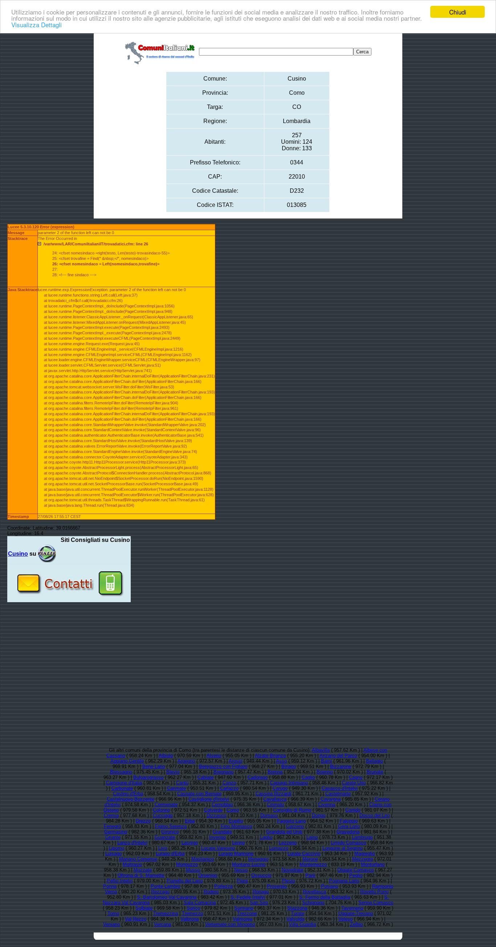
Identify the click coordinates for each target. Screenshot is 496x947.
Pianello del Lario (185, 880)
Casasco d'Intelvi (340, 788)
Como (233, 810)
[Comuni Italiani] (161, 51)
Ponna (110, 886)
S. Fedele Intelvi (248, 897)
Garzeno (295, 826)
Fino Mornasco (236, 826)
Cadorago (258, 777)
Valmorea (242, 919)
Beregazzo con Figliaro (223, 766)
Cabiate (206, 777)
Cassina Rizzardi (273, 793)
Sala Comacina (200, 902)
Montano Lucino (248, 864)
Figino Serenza (171, 826)
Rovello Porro (374, 891)
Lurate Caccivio (304, 853)
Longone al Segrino (342, 848)
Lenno (238, 842)
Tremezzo (192, 913)
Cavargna (331, 799)
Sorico (193, 908)
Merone (310, 859)
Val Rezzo (135, 919)
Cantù (182, 782)
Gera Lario (349, 826)
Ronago (261, 891)
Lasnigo (190, 842)
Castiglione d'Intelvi (208, 799)
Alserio (214, 755)
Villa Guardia (302, 924)
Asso (281, 761)
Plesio (288, 880)
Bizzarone (340, 766)
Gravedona (348, 831)
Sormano (243, 908)
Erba (190, 821)
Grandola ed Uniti (284, 831)
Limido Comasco (348, 842)
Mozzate (143, 870)
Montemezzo (313, 864)
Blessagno (121, 772)
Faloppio (349, 821)
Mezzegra (362, 859)
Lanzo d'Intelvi (132, 842)
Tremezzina (165, 913)
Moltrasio (132, 864)
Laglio (266, 837)
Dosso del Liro (374, 815)
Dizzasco (216, 815)
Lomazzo (278, 848)
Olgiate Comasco (355, 870)
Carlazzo (229, 788)
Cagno (355, 777)
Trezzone (247, 913)
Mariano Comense (138, 859)
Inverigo (217, 837)
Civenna (326, 804)
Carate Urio (354, 782)
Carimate (176, 788)
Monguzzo (187, 864)
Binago (288, 766)
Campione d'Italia (124, 782)
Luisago (113, 853)
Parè (310, 875)
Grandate (222, 831)
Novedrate (292, 870)
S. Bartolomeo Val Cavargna (166, 897)
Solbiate (144, 908)
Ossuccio (261, 875)
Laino (312, 837)
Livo (162, 848)
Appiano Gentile (127, 761)
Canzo (229, 782)
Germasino (115, 831)
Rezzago (160, 891)
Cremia (111, 815)
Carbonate (122, 788)
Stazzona (297, 908)
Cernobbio (222, 804)
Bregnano (223, 772)
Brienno (325, 772)
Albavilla (321, 750)
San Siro (259, 902)
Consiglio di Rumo (292, 810)
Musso (193, 870)
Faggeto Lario (291, 821)
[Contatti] (69, 599)
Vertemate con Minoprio (230, 924)
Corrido (352, 810)
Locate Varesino (218, 848)
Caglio (308, 777)
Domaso (269, 815)
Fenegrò (112, 826)
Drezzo (143, 821)
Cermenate (166, 804)
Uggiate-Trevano (355, 913)
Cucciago (162, 815)
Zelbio (356, 924)
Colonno (161, 810)
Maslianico (202, 859)
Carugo (280, 788)
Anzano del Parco (338, 755)
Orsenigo (207, 875)
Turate (297, 913)
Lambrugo (362, 837)
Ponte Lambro (165, 886)
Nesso (241, 870)
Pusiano (329, 886)
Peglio (355, 875)
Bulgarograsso (148, 777)
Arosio (235, 761)
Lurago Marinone (236, 853)
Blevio (172, 772)
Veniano (111, 924)
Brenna (275, 772)
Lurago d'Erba (170, 853)
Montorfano (373, 864)
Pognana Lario (344, 880)
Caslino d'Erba (128, 793)
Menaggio (258, 859)
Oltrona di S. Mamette (141, 875)
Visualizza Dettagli (36, 24)
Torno (113, 913)
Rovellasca (314, 891)
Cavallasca (274, 799)
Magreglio (364, 853)
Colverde (213, 810)
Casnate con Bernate (199, 793)
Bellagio (374, 761)
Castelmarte (338, 793)
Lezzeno (288, 842)
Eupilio (236, 821)
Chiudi (457, 11)
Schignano (313, 902)
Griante (113, 837)
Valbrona (189, 919)
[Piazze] (47, 554)
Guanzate (165, 837)
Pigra (242, 880)
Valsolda (295, 919)
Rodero (211, 891)
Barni (326, 761)
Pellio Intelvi (120, 880)
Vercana (162, 924)
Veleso (345, 919)
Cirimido (275, 804)
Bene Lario (153, 766)
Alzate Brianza (270, 755)
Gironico (170, 831)
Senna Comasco (375, 902)
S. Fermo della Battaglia (324, 897)
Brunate (375, 772)
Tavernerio (352, 908)
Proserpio (277, 886)
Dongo (318, 815)
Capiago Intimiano (289, 782)
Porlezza (223, 886)
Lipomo (116, 848)
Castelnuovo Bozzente (130, 799)
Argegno (186, 761)
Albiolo (166, 755)
